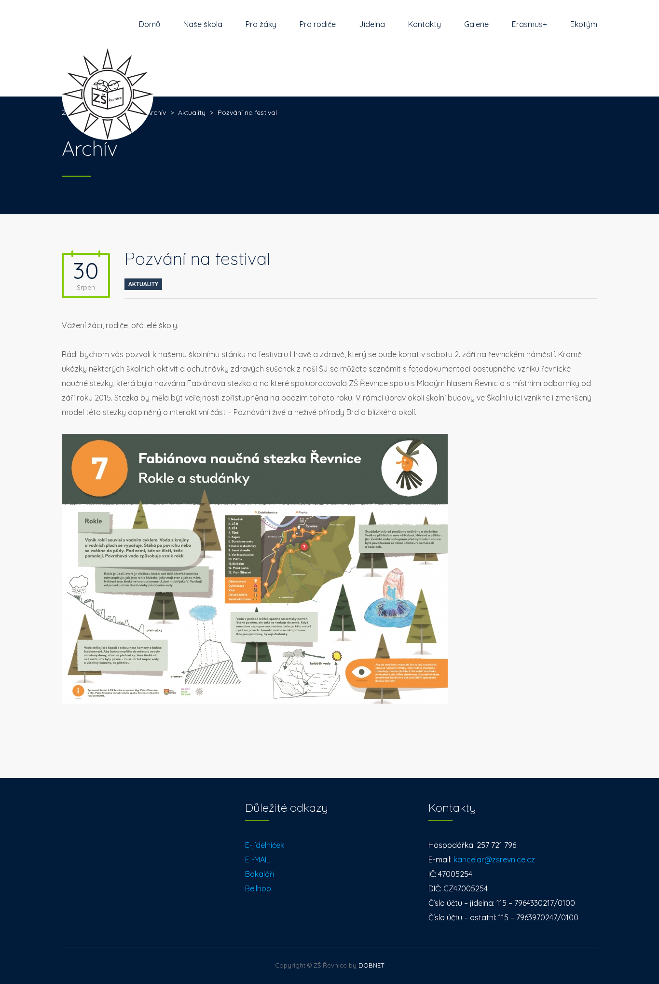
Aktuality (143, 284)
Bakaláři (259, 874)
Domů (149, 24)
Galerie (476, 24)
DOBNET (371, 965)
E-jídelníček (264, 845)
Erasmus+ (529, 24)
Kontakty (424, 24)
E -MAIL (257, 859)
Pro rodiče (318, 24)
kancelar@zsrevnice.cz (494, 859)
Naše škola (202, 24)
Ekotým (583, 24)
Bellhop (258, 888)
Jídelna (372, 24)
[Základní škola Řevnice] (107, 72)
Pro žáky (261, 24)
